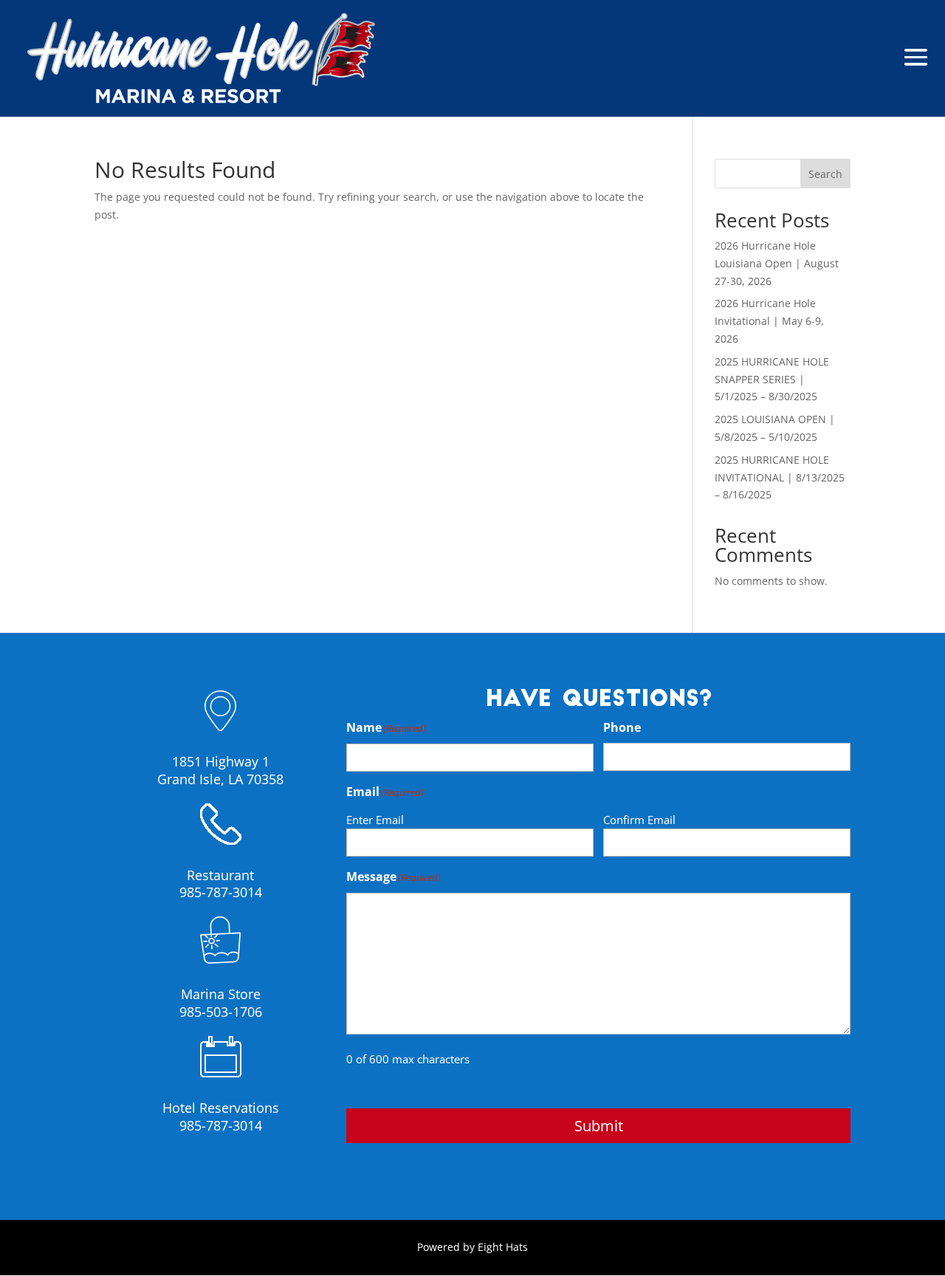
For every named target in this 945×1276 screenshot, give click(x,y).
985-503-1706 (220, 1012)
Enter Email (375, 819)
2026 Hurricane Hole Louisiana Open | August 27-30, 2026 (777, 263)
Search (825, 174)
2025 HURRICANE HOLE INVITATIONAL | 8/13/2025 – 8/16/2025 (780, 477)
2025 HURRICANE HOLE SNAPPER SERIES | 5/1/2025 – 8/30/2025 (772, 379)
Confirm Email (639, 819)
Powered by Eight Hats (472, 1247)
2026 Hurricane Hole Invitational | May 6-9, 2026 (769, 321)
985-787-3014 (220, 892)
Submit (598, 1126)
